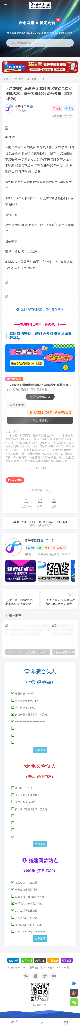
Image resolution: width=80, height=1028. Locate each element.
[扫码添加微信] (74, 1002)
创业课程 (19, 78)
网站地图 (66, 960)
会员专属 (32, 78)
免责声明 (27, 960)
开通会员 (42, 420)
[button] (75, 55)
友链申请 (13, 960)
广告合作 (53, 960)
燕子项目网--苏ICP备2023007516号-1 (50, 967)
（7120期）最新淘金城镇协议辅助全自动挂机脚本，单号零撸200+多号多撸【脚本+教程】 (39, 93)
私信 (70, 108)
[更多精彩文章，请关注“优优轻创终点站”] (40, 358)
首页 (8, 78)
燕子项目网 (22, 106)
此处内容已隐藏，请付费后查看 (41, 309)
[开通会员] (74, 993)
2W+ (31, 547)
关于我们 (40, 960)
